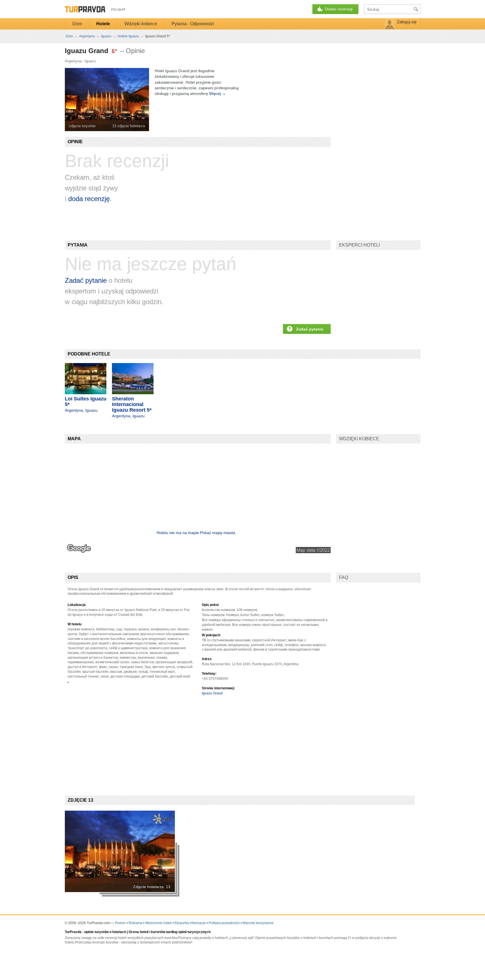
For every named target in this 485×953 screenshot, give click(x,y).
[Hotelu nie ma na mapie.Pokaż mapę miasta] (198, 552)
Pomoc (120, 923)
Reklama (135, 923)
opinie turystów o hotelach (105, 932)
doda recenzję (89, 198)
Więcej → (217, 93)
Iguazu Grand (212, 693)
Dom (77, 23)
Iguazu (90, 61)
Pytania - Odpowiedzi (192, 23)
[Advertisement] (167, 740)
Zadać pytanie (86, 280)
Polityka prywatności (224, 923)
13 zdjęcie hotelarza (128, 126)
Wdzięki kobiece (140, 23)
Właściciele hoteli (158, 923)
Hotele (103, 23)
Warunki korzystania (257, 923)
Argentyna (73, 61)
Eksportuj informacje (190, 923)
